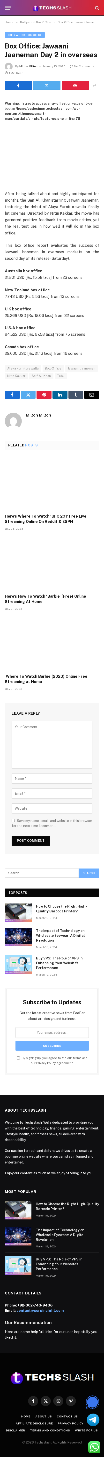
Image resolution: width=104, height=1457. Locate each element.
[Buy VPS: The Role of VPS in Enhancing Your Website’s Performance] (18, 964)
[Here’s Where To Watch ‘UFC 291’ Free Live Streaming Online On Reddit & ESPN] (52, 483)
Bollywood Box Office (25, 35)
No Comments (84, 66)
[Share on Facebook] (18, 85)
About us (43, 1416)
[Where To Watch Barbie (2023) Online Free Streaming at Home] (52, 643)
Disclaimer (15, 1430)
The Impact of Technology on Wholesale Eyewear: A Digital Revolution (60, 935)
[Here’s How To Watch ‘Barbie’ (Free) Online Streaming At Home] (52, 563)
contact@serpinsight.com (40, 1310)
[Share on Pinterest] (75, 85)
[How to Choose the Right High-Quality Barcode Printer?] (18, 912)
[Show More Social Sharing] (94, 85)
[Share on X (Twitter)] (46, 85)
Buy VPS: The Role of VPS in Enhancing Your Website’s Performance (59, 963)
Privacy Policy (46, 1063)
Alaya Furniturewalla (23, 368)
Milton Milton (28, 66)
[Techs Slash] (52, 8)
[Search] (96, 7)
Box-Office (53, 368)
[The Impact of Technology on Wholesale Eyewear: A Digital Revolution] (18, 937)
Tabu (61, 376)
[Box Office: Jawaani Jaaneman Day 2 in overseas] (52, 152)
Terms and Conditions (50, 1430)
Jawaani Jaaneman (81, 368)
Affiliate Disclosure (34, 1423)
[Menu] (8, 7)
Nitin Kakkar (16, 376)
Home (25, 1416)
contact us (67, 1416)
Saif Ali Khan (41, 376)
